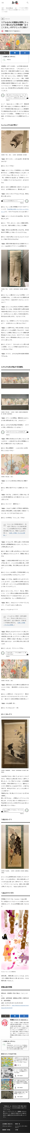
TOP (3, 8)
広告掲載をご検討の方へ (7, 1124)
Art (16, 8)
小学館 (16, 1129)
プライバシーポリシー (7, 1126)
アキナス (9, 59)
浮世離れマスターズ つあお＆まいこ (19, 1019)
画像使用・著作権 (6, 1129)
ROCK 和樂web (9, 8)
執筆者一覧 (17, 1124)
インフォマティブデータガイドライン (21, 1126)
